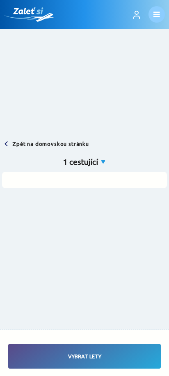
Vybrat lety (84, 356)
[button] (84, 162)
